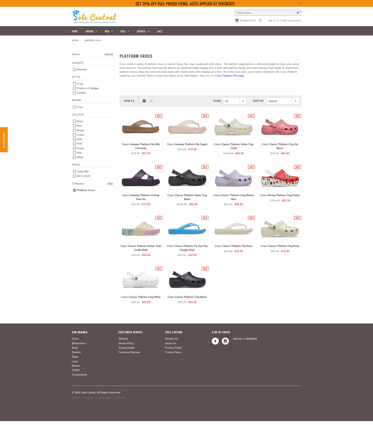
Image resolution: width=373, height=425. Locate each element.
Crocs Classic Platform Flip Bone (233, 246)
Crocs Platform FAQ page (229, 75)
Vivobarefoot (79, 374)
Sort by (258, 101)
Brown (80, 130)
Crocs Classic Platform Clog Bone (280, 246)
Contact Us (171, 338)
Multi (79, 139)
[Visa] (75, 397)
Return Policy (126, 343)
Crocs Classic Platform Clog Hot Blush (280, 146)
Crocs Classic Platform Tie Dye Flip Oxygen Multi (187, 248)
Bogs (75, 347)
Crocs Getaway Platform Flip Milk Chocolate (141, 146)
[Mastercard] (104, 397)
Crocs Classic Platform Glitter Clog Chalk (233, 146)
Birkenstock (79, 343)
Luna (75, 361)
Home (75, 40)
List (151, 101)
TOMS (75, 370)
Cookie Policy (173, 352)
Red (78, 152)
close (300, 3)
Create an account (290, 20)
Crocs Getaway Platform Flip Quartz (187, 144)
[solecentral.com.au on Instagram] (225, 341)
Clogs (79, 83)
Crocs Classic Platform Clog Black (187, 297)
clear (110, 183)
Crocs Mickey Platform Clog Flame (280, 195)
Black (79, 121)
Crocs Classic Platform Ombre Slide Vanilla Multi (140, 248)
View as (129, 101)
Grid (144, 101)
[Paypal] (121, 397)
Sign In (272, 20)
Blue (79, 125)
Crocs (80, 107)
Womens (81, 69)
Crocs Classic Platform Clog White (140, 297)
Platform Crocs (85, 190)
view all (109, 54)
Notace (76, 365)
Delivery (123, 338)
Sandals (81, 92)
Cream (80, 134)
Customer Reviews (129, 352)
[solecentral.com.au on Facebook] (215, 341)
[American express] (88, 397)
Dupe (75, 356)
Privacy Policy (173, 347)
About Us (170, 343)
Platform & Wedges (87, 88)
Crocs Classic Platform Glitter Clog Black (187, 197)
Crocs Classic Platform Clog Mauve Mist (234, 197)
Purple (80, 148)
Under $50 (82, 171)
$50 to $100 (83, 176)
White (79, 157)
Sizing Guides (127, 347)
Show (217, 101)
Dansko (76, 352)
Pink (79, 143)
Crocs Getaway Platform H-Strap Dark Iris (140, 197)
